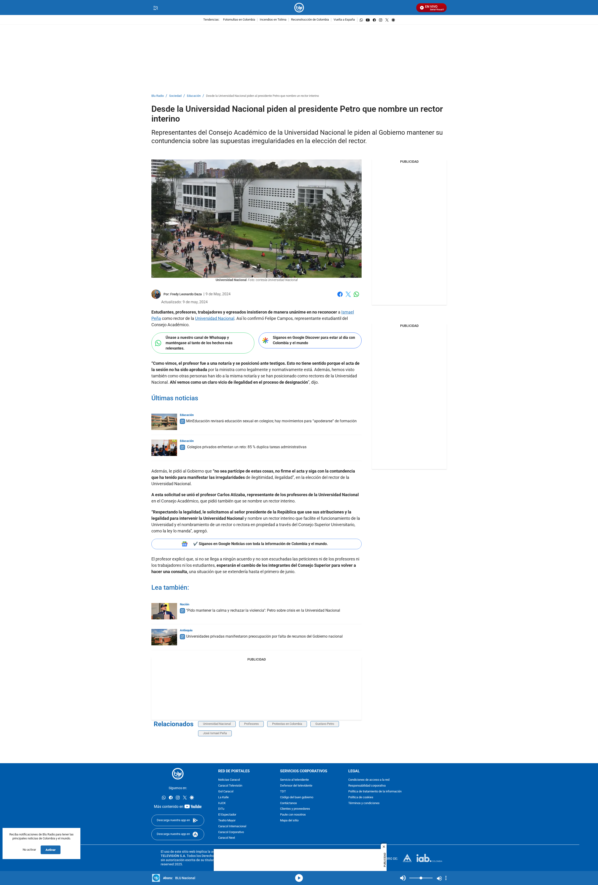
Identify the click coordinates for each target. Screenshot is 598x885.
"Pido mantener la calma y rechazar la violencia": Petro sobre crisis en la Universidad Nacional (263, 610)
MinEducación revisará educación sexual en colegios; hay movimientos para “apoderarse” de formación (271, 421)
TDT (283, 791)
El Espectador (227, 814)
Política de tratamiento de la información (375, 791)
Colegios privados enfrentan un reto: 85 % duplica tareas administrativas (246, 447)
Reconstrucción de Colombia (310, 20)
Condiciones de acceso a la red (368, 779)
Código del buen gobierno (296, 797)
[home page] (299, 7)
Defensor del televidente (296, 785)
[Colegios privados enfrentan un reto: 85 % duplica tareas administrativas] (164, 448)
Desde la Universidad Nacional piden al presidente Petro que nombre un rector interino (262, 96)
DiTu (221, 808)
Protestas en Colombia (287, 724)
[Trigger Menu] (155, 7)
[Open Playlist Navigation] (446, 878)
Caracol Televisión (230, 785)
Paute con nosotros (293, 814)
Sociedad (175, 96)
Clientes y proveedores (295, 808)
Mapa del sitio (289, 820)
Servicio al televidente (294, 779)
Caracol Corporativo (231, 832)
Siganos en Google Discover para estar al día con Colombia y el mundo (314, 340)
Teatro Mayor (226, 820)
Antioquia (186, 630)
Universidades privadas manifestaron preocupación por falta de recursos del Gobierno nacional (264, 636)
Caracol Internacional (232, 826)
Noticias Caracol (229, 779)
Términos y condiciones (364, 803)
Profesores (251, 724)
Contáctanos (288, 803)
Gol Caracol (225, 791)
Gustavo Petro (324, 724)
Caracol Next (226, 837)
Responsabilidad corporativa (367, 785)
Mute (403, 878)
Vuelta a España (344, 20)
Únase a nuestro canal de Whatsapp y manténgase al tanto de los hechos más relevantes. (199, 342)
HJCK (222, 803)
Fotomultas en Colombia (239, 20)
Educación (194, 96)
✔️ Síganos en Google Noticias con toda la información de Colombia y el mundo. (260, 544)
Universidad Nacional (214, 318)
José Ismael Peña (215, 733)
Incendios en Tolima (273, 20)
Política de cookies (360, 797)
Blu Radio (157, 96)
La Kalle (223, 797)
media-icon (299, 878)
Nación (184, 604)
